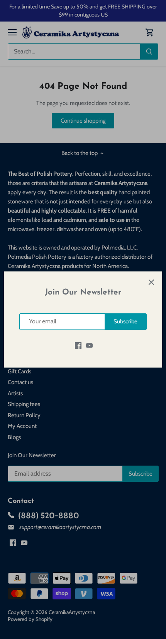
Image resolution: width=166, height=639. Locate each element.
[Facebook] (78, 345)
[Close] (151, 282)
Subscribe (125, 321)
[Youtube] (89, 345)
